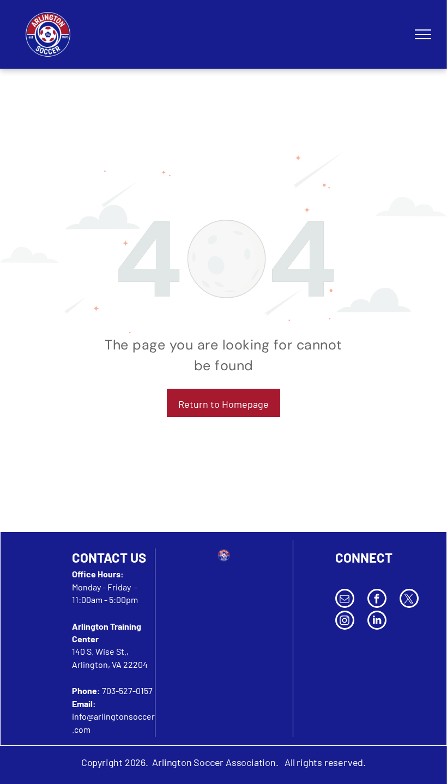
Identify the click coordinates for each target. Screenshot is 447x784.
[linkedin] (376, 621)
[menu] (423, 34)
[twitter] (409, 600)
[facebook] (376, 600)
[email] (344, 600)
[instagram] (344, 621)
